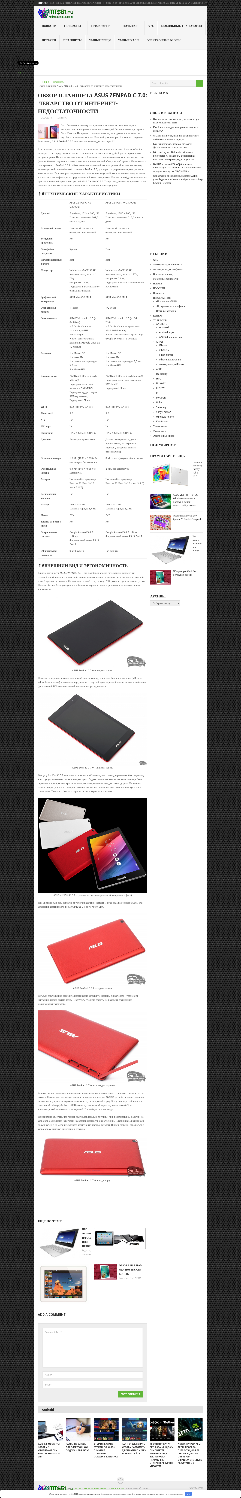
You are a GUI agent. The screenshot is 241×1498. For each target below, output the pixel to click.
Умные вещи (100, 40)
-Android (164, 327)
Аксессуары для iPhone (171, 364)
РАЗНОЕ (157, 315)
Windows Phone (165, 416)
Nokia (159, 402)
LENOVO (160, 388)
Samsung (161, 407)
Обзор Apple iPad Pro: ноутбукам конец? (130, 1269)
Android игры (166, 332)
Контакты (196, 1488)
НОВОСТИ (49, 26)
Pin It (20, 73)
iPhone (163, 345)
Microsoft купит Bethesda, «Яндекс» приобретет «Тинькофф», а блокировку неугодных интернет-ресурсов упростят (174, 156)
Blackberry (161, 373)
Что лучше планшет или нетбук (88, 1238)
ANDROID (161, 324)
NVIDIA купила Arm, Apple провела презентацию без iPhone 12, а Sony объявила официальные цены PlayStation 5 (137, 3)
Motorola (161, 397)
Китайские (161, 421)
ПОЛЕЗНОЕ (130, 26)
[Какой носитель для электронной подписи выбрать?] (78, 1429)
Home (45, 81)
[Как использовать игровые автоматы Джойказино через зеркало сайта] (134, 1429)
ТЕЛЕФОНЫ (72, 26)
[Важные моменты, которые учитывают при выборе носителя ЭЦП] (50, 1429)
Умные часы (128, 40)
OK (188, 1494)
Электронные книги (163, 40)
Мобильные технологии (181, 26)
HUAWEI (160, 383)
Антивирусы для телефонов (168, 269)
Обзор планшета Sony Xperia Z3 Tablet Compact (187, 517)
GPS (151, 26)
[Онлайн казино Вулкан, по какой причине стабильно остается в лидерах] (106, 1429)
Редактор (86, 1250)
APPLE (160, 341)
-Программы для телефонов (170, 306)
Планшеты (72, 40)
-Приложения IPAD (166, 301)
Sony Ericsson (163, 412)
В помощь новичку (163, 274)
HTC (158, 378)
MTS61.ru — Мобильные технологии (99, 1488)
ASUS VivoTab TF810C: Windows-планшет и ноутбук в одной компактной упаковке (185, 500)
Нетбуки (49, 40)
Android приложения (170, 337)
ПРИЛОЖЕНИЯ (102, 26)
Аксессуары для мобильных (167, 264)
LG (157, 392)
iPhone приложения (170, 359)
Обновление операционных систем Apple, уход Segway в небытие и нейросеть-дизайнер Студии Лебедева (178, 179)
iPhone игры (166, 354)
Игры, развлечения (166, 310)
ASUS (159, 369)
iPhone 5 (164, 350)
